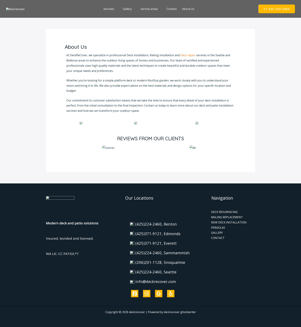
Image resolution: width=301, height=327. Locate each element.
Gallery (127, 9)
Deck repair (187, 55)
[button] (276, 9)
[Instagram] (146, 293)
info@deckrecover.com (155, 281)
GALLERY (217, 233)
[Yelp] (170, 293)
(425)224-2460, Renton (156, 224)
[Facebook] (134, 293)
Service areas (149, 9)
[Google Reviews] (158, 293)
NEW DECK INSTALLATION (228, 222)
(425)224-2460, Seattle (155, 271)
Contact (172, 9)
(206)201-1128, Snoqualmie (160, 262)
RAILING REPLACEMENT (227, 217)
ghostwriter (188, 312)
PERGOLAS (218, 228)
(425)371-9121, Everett (156, 243)
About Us (188, 9)
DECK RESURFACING (224, 212)
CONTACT (218, 238)
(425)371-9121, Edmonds (157, 233)
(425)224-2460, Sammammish (162, 252)
